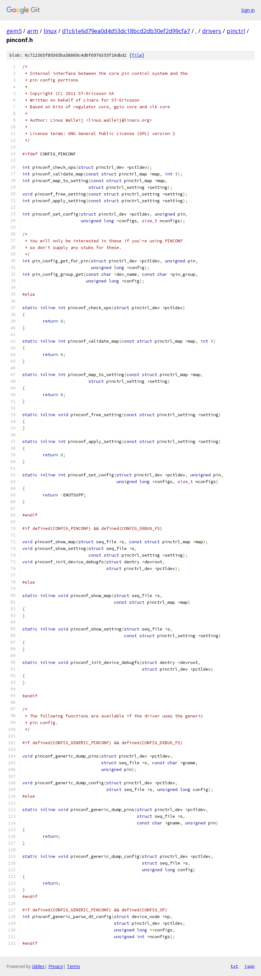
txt (234, 966)
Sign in (248, 10)
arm (32, 31)
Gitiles (38, 966)
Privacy (55, 966)
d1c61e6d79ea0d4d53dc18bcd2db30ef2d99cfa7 (126, 31)
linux (50, 31)
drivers (211, 31)
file (137, 55)
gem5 (14, 31)
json (249, 966)
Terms (73, 966)
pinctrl (236, 31)
